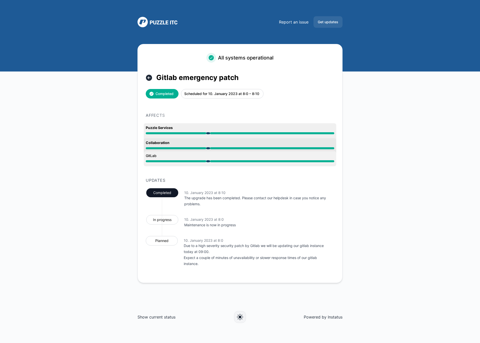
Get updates (328, 22)
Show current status (157, 317)
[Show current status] (149, 77)
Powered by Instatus (323, 317)
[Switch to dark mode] (240, 317)
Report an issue (293, 22)
